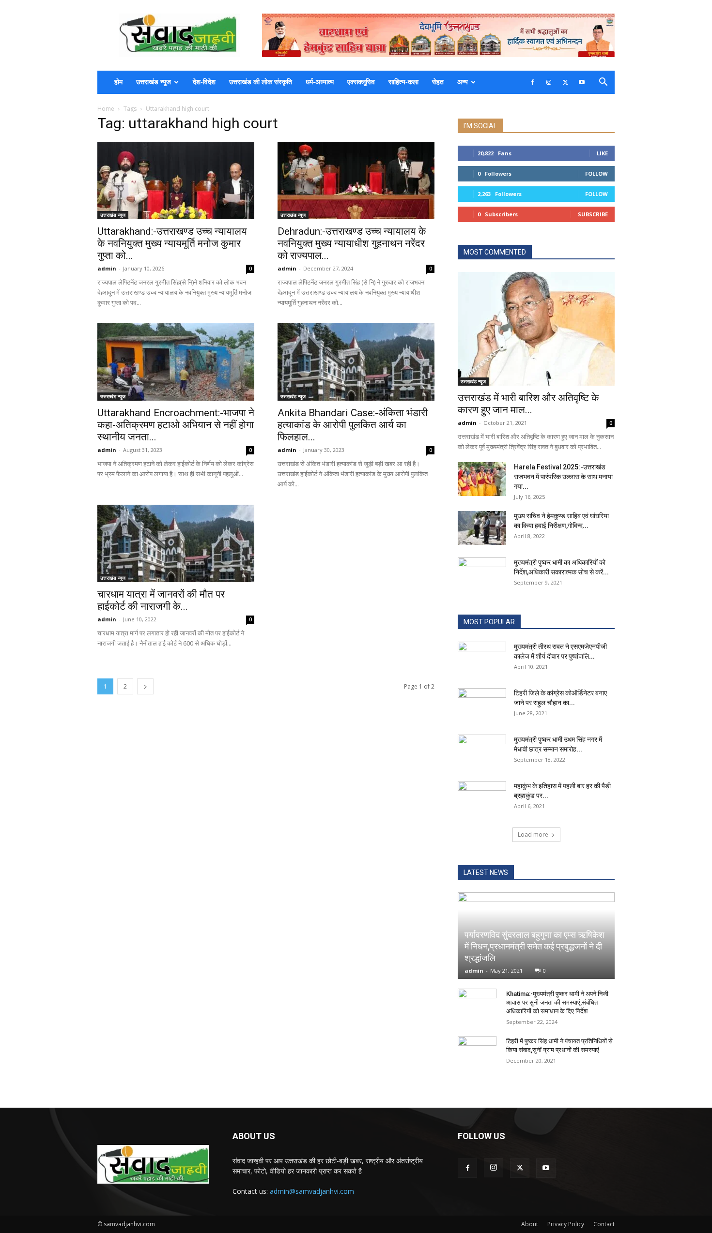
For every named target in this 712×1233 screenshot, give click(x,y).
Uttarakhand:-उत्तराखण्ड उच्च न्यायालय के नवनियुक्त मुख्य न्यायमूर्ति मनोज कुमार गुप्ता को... (172, 243)
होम (118, 82)
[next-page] (145, 686)
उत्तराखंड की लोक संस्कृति (260, 82)
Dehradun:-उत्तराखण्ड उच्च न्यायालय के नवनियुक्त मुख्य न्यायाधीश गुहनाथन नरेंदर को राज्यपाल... (352, 243)
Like (602, 153)
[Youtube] (581, 82)
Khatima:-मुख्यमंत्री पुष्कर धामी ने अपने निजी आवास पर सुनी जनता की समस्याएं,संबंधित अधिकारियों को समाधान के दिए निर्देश (557, 1002)
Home (105, 109)
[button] (603, 83)
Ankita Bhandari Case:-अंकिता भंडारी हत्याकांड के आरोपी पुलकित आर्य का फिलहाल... (353, 425)
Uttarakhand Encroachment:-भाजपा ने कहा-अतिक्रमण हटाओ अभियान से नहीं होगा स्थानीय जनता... (175, 425)
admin (106, 268)
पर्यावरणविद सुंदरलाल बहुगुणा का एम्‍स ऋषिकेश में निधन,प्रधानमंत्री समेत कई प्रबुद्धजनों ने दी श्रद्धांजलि (534, 946)
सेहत (438, 82)
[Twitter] (565, 82)
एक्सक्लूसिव (361, 82)
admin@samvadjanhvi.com (312, 1191)
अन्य (462, 82)
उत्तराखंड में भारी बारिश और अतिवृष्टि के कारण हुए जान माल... (528, 404)
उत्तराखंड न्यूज (153, 82)
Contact (604, 1224)
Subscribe (593, 214)
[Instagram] (549, 82)
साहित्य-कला (403, 82)
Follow (596, 173)
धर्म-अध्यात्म (320, 82)
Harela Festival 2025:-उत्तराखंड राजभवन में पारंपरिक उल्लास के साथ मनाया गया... (563, 476)
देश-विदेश (204, 82)
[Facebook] (532, 82)
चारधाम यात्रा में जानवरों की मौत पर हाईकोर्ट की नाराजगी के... (161, 600)
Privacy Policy (565, 1224)
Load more (533, 834)
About (529, 1224)
